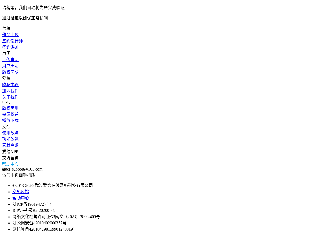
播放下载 (10, 120)
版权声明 (10, 72)
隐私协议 (10, 84)
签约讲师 (10, 47)
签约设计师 (12, 41)
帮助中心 (10, 164)
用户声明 (10, 66)
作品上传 (10, 34)
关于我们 (10, 97)
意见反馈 (20, 191)
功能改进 (10, 139)
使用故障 (10, 133)
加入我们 (10, 91)
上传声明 (10, 59)
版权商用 (10, 108)
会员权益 (10, 114)
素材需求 (10, 145)
